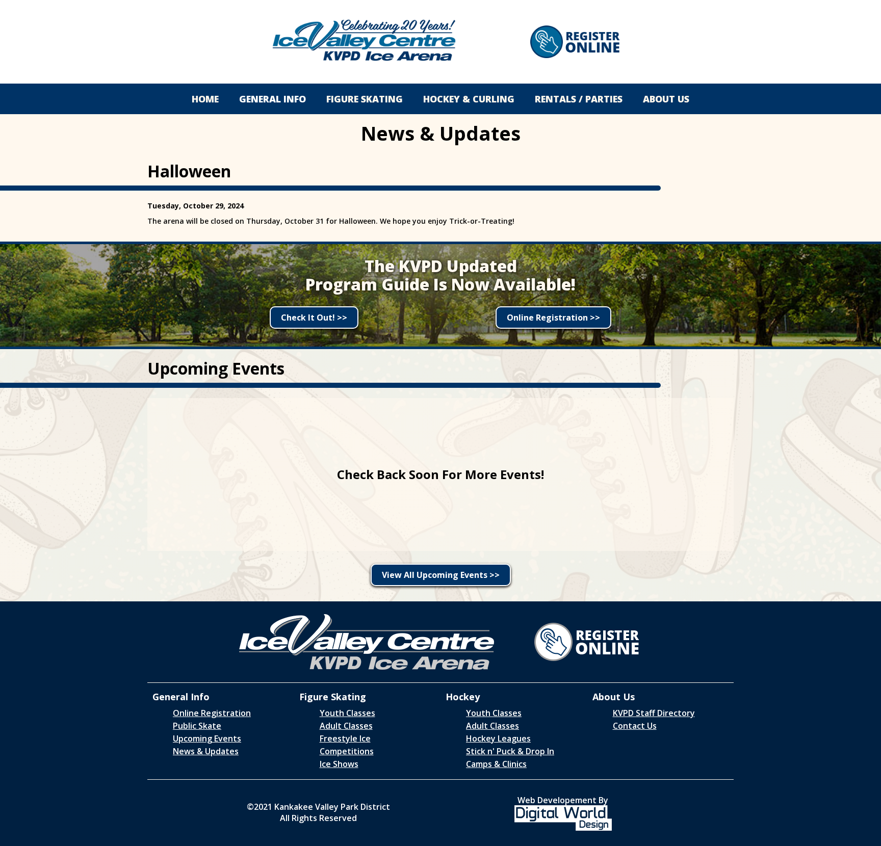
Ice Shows (339, 764)
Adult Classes (346, 725)
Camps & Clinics (496, 764)
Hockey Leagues (498, 738)
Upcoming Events (207, 738)
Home (205, 99)
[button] (272, 99)
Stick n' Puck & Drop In (510, 751)
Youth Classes (347, 713)
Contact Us (635, 725)
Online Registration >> (553, 317)
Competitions (347, 751)
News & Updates (206, 751)
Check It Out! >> (314, 317)
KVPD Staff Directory (654, 713)
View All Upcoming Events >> (441, 574)
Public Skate (197, 725)
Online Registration (212, 713)
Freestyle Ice (345, 738)
